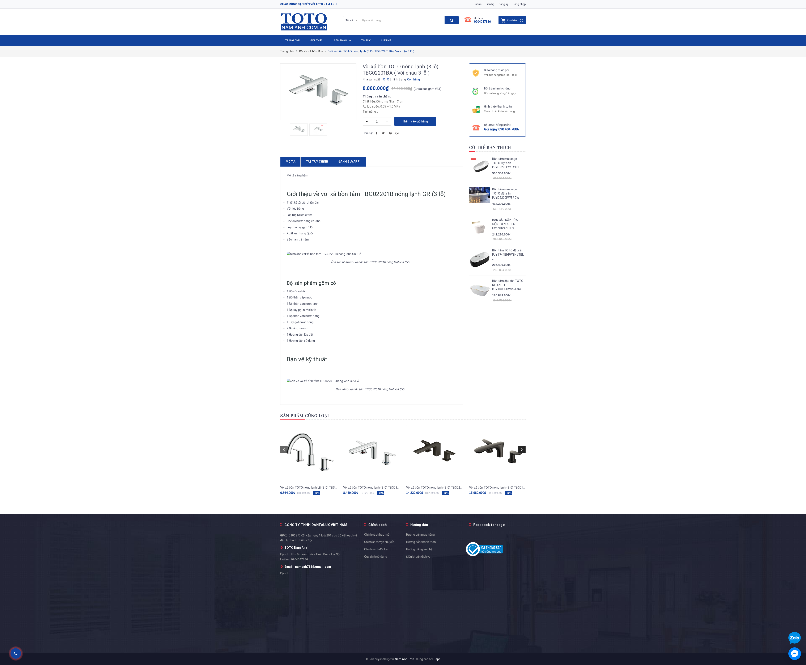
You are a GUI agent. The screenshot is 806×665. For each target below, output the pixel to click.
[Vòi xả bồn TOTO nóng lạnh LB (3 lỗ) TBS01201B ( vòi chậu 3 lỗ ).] (308, 453)
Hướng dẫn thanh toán (421, 542)
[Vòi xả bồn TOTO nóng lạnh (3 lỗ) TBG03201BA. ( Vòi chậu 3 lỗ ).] (371, 453)
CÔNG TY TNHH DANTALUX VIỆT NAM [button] (315, 525)
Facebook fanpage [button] (489, 525)
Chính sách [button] (377, 525)
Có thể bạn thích (490, 147)
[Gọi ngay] (15, 653)
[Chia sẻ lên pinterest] (390, 133)
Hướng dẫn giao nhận (420, 549)
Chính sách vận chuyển (379, 542)
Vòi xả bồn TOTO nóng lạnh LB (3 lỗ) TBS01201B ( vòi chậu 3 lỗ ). (308, 487)
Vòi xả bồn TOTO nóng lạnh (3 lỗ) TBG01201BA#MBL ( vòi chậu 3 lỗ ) (497, 487)
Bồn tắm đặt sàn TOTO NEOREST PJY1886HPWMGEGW (507, 285)
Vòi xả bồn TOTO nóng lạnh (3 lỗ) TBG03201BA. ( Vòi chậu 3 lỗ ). (371, 487)
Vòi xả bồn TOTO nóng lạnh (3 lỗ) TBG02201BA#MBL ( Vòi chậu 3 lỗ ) (434, 487)
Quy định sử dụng (375, 556)
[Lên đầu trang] (798, 461)
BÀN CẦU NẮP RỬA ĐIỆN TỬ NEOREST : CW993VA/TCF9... (505, 224)
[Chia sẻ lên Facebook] (376, 133)
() (515, 20)
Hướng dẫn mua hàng (420, 534)
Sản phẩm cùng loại (304, 415)
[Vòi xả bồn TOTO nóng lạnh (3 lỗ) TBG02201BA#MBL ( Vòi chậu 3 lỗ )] (434, 453)
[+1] (397, 133)
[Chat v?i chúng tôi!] (794, 653)
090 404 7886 (508, 129)
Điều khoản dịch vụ (418, 556)
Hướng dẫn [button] (419, 525)
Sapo (437, 659)
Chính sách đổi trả (376, 549)
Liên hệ (490, 4)
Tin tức (477, 4)
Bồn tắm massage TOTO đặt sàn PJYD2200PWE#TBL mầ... (506, 163)
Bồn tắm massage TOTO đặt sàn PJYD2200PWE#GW (505, 193)
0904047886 (482, 21)
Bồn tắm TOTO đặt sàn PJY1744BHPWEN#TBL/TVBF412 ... (508, 254)
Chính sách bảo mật (377, 534)
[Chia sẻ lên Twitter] (383, 133)
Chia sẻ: (368, 133)
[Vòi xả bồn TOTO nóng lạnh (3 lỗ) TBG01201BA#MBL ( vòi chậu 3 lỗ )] (497, 453)
